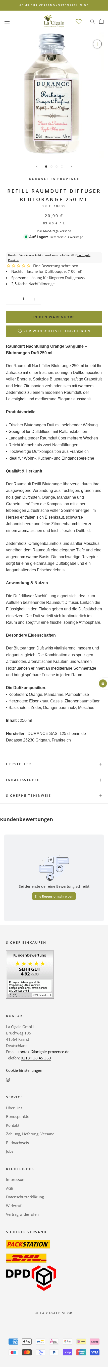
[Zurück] (36, 166)
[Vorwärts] (71, 166)
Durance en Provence (54, 178)
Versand (65, 231)
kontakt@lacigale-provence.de (43, 1051)
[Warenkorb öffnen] (101, 21)
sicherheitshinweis (28, 795)
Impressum (16, 1179)
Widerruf (13, 1205)
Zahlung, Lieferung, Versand (30, 1133)
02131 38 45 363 (36, 1057)
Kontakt (12, 1125)
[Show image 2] (51, 166)
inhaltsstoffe (22, 780)
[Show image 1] (46, 166)
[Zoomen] (97, 44)
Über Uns (14, 1107)
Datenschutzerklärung (25, 1196)
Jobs (9, 1151)
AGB (10, 1188)
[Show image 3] (57, 166)
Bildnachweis (17, 1142)
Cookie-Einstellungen (24, 1070)
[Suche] (92, 21)
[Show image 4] (62, 166)
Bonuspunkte (17, 1116)
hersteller (18, 764)
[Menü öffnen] (7, 21)
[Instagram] (8, 1079)
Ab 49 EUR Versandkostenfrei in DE (54, 5)
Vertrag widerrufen (22, 1214)
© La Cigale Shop (53, 1313)
